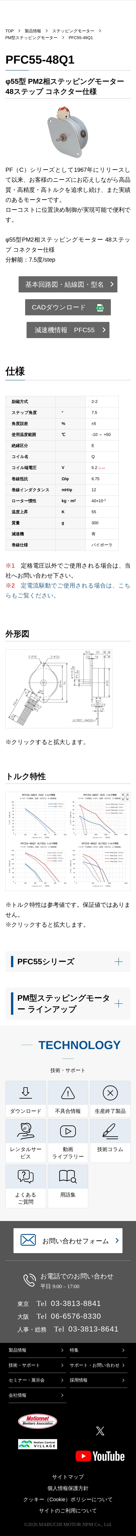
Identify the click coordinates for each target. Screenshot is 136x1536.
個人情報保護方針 (68, 1488)
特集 (74, 1350)
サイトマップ (68, 1477)
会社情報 (17, 1395)
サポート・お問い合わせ (95, 1365)
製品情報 (17, 1350)
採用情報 (78, 1380)
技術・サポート (24, 1365)
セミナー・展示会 (27, 1380)
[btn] (68, 961)
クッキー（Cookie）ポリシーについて (68, 1499)
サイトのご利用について (68, 1510)
